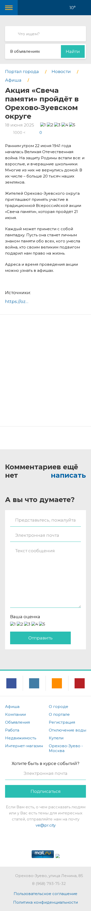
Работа (12, 730)
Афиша (12, 706)
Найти (73, 51)
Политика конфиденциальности (45, 902)
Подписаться (46, 791)
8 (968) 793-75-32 (49, 883)
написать (68, 475)
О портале (59, 714)
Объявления (17, 722)
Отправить (40, 637)
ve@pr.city (46, 825)
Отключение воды (67, 730)
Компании (15, 714)
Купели (56, 738)
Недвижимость (20, 738)
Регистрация (62, 722)
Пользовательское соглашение (45, 893)
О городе (58, 706)
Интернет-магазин (24, 745)
